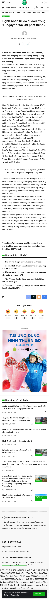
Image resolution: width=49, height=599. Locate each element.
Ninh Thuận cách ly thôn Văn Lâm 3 (17, 441)
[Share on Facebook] (24, 44)
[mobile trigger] (4, 2)
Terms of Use (15, 595)
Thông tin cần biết (39, 497)
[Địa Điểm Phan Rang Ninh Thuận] (24, 2)
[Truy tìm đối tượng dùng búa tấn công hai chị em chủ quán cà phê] (41, 420)
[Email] (39, 297)
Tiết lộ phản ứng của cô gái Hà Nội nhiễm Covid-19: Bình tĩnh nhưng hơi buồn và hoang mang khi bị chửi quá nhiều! (24, 464)
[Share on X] (33, 297)
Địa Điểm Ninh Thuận (18, 38)
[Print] (44, 297)
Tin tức (6, 16)
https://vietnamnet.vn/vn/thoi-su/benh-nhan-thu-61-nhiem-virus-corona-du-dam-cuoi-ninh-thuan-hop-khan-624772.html (24, 246)
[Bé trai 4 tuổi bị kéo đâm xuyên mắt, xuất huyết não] (41, 452)
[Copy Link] (28, 44)
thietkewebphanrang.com (20, 557)
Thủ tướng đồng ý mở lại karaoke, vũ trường (23, 262)
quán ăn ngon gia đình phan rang (14, 565)
